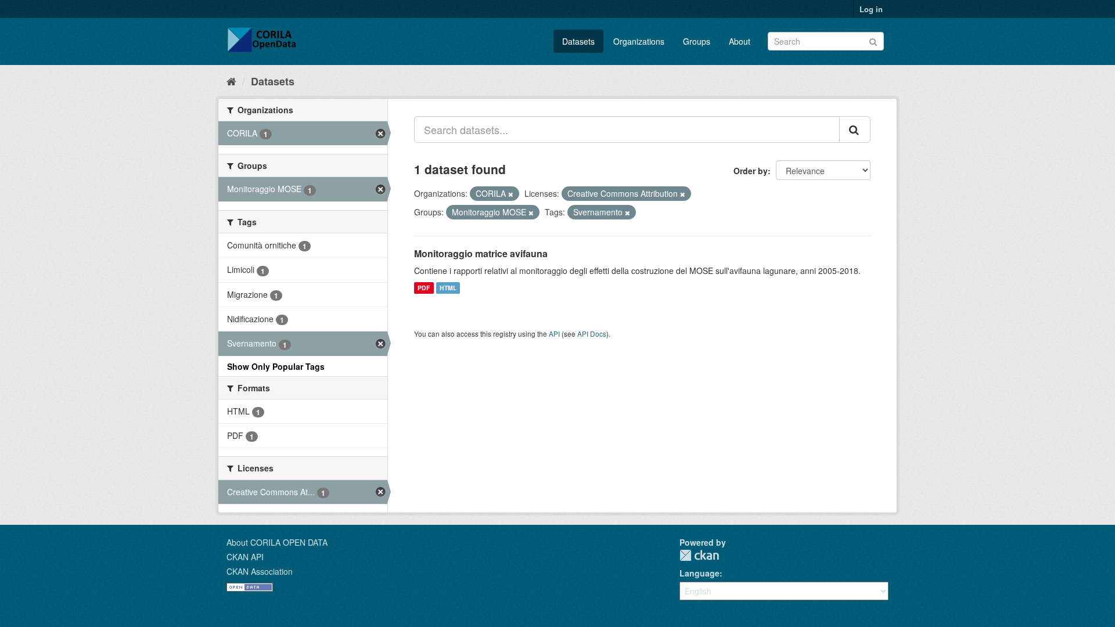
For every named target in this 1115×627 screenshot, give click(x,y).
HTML (448, 287)
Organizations (638, 41)
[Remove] (510, 194)
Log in (871, 9)
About (739, 41)
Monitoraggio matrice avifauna (481, 253)
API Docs (591, 333)
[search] (855, 129)
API (554, 333)
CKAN (699, 555)
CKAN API (245, 557)
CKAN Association (259, 571)
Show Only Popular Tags (276, 366)
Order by (750, 170)
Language (699, 573)
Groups (696, 41)
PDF (424, 287)
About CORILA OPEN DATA (277, 542)
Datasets (578, 41)
